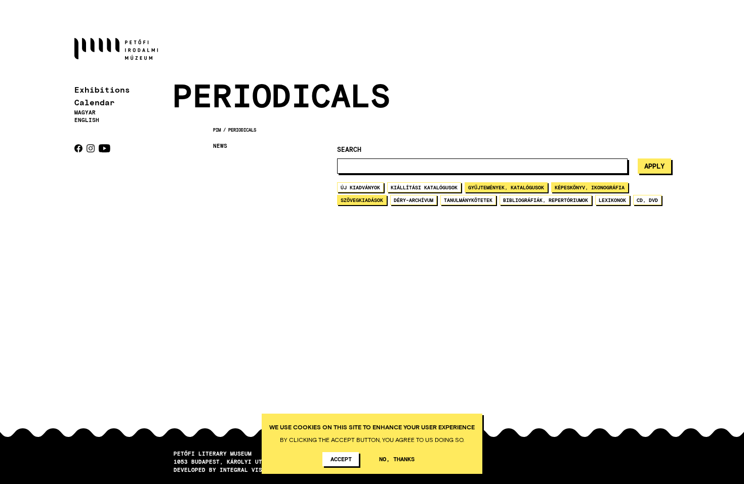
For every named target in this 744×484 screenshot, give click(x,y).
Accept (341, 458)
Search (349, 149)
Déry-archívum (413, 200)
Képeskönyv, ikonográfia (590, 187)
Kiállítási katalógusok (424, 187)
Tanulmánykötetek (468, 200)
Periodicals (242, 130)
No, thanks (397, 458)
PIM (217, 130)
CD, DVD (647, 200)
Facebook (78, 148)
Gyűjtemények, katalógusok (506, 187)
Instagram (91, 148)
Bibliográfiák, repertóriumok (545, 200)
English (86, 119)
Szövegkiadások (362, 200)
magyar (85, 112)
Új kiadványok (360, 187)
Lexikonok (612, 200)
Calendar (94, 102)
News (220, 146)
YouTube (104, 148)
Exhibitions (102, 89)
